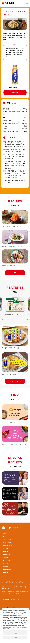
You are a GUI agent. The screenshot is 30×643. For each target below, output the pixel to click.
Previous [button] (2, 320)
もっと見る (15, 381)
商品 (4, 536)
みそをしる (6, 549)
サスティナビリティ (9, 561)
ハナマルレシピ (7, 545)
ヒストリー (6, 564)
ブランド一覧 (7, 539)
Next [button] (27, 320)
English (13, 599)
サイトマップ (5, 588)
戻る (15, 272)
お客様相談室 (7, 570)
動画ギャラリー (7, 555)
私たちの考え (7, 542)
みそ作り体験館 (6, 582)
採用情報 (5, 567)
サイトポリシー (20, 587)
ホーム (5, 533)
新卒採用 (18, 582)
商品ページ (15, 92)
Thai (18, 599)
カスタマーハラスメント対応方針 (11, 594)
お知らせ (5, 552)
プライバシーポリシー (8, 587)
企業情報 (5, 558)
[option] (15, 306)
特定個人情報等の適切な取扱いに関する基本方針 (15, 591)
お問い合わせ (7, 573)
